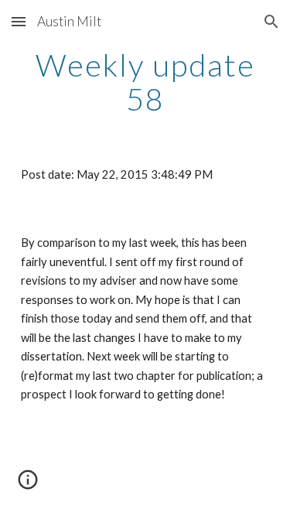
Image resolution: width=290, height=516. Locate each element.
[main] (145, 82)
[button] (18, 21)
